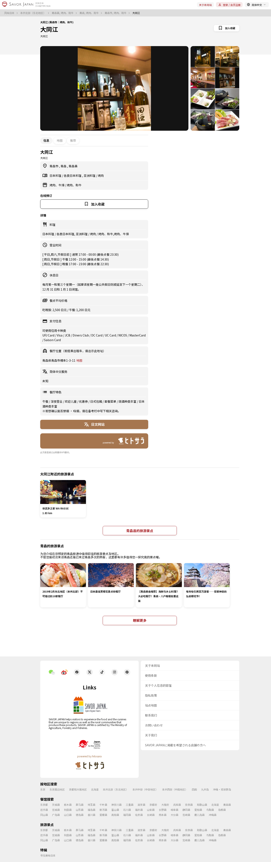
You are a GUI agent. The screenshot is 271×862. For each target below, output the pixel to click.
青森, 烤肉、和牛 (89, 12)
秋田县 (68, 809)
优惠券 (83, 401)
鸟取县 (210, 809)
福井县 (139, 809)
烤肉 (101, 175)
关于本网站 (205, 5)
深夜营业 (57, 401)
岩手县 (44, 809)
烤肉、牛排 (57, 185)
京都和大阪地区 (78, 789)
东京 (42, 789)
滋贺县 (141, 804)
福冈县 (127, 815)
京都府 (153, 804)
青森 (64, 166)
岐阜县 (174, 809)
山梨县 (151, 809)
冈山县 (44, 815)
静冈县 (186, 809)
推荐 (73, 140)
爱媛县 (103, 815)
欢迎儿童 (71, 401)
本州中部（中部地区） (145, 789)
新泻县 (103, 809)
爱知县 (198, 809)
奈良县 (189, 804)
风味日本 (9, 12)
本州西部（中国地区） (175, 789)
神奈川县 (116, 804)
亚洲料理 (90, 175)
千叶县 (103, 804)
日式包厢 (96, 401)
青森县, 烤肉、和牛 (63, 12)
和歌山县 (202, 804)
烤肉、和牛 (74, 185)
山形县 (79, 809)
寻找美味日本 (47, 855)
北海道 (95, 789)
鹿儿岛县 (199, 815)
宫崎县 (186, 815)
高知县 (115, 815)
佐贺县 (139, 815)
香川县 (91, 815)
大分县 (174, 815)
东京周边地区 (57, 789)
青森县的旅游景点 (139, 530)
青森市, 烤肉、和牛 (116, 12)
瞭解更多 (140, 620)
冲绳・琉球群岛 (222, 789)
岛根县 (222, 809)
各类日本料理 (73, 175)
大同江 (49, 29)
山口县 (68, 815)
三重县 (129, 804)
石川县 (127, 809)
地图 (60, 140)
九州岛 (205, 789)
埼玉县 (91, 804)
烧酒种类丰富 (128, 401)
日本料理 (56, 175)
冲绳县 (212, 815)
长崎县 (151, 815)
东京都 (44, 804)
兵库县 (177, 804)
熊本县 (162, 815)
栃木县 (68, 804)
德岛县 (79, 815)
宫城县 (56, 809)
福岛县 (91, 809)
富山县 (115, 809)
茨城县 (56, 804)
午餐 (45, 401)
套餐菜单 (110, 401)
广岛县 (56, 815)
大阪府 (165, 804)
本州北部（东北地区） (33, 12)
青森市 (54, 166)
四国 (194, 789)
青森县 (73, 166)
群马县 (79, 804)
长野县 (162, 809)
